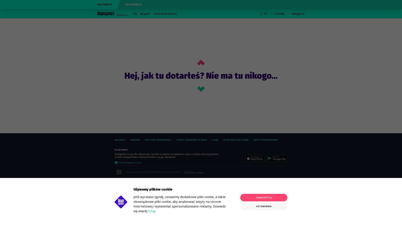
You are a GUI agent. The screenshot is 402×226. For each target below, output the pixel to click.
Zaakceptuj (264, 197)
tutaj (151, 211)
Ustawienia (264, 206)
